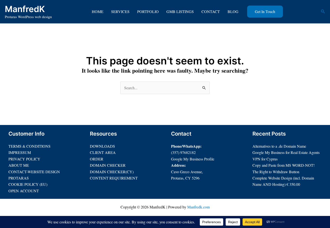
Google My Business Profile (192, 158)
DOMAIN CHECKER (108, 165)
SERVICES (120, 11)
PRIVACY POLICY (24, 158)
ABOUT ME (18, 165)
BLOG (233, 11)
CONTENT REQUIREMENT (114, 177)
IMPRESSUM (19, 152)
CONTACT (210, 11)
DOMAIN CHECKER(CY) (112, 171)
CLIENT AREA (103, 152)
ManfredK (25, 9)
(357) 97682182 (183, 152)
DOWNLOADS (102, 146)
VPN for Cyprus (265, 158)
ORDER (96, 158)
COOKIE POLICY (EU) (27, 184)
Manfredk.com (198, 206)
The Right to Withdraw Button (275, 171)
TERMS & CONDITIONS (29, 146)
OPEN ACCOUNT (23, 190)
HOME (97, 11)
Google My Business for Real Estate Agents (286, 152)
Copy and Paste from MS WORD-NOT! (283, 165)
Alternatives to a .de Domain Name (279, 146)
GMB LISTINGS (180, 11)
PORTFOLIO (148, 11)
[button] (265, 12)
